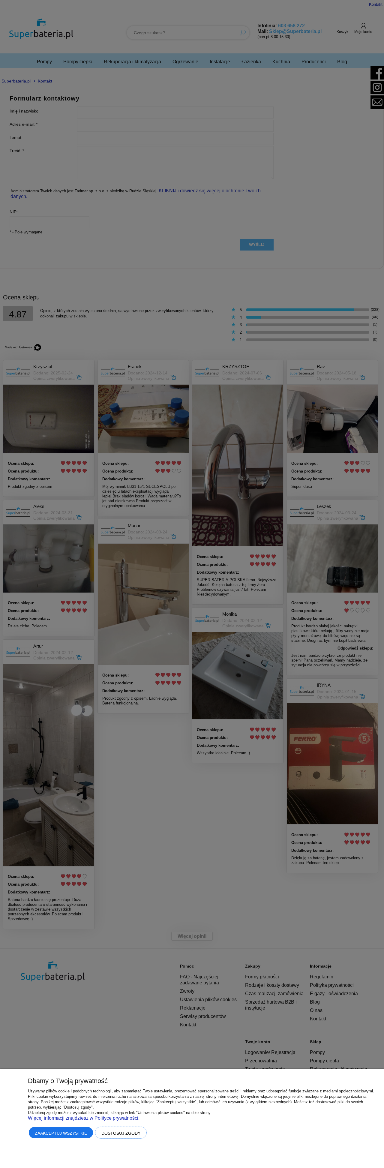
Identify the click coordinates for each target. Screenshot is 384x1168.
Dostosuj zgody (120, 1133)
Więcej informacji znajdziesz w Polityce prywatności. (84, 1118)
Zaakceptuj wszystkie (61, 1133)
